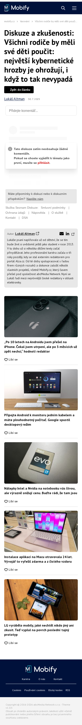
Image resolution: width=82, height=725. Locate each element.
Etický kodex (55, 690)
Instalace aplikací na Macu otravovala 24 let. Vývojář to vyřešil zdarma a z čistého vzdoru (38, 559)
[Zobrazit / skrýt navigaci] (74, 8)
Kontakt (58, 679)
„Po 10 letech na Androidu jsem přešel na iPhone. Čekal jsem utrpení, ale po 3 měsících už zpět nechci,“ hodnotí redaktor (40, 346)
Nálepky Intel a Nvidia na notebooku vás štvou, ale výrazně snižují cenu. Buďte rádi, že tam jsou (40, 490)
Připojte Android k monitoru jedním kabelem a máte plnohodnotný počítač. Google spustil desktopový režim (39, 419)
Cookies (16, 690)
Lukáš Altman (14, 99)
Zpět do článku (20, 90)
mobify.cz (9, 21)
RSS (68, 690)
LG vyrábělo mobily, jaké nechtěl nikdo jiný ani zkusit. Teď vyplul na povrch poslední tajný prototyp (39, 630)
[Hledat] (63, 8)
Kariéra (26, 679)
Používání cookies (34, 690)
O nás (41, 679)
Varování (25, 21)
